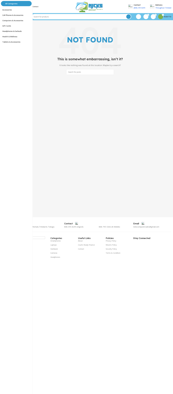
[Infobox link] (71, 223)
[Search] (128, 16)
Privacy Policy (111, 241)
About (80, 241)
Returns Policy (111, 245)
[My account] (138, 16)
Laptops (53, 245)
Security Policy (111, 249)
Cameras (53, 253)
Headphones (55, 257)
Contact (81, 249)
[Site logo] (90, 6)
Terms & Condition (113, 253)
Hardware (54, 249)
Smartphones (55, 241)
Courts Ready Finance (86, 245)
